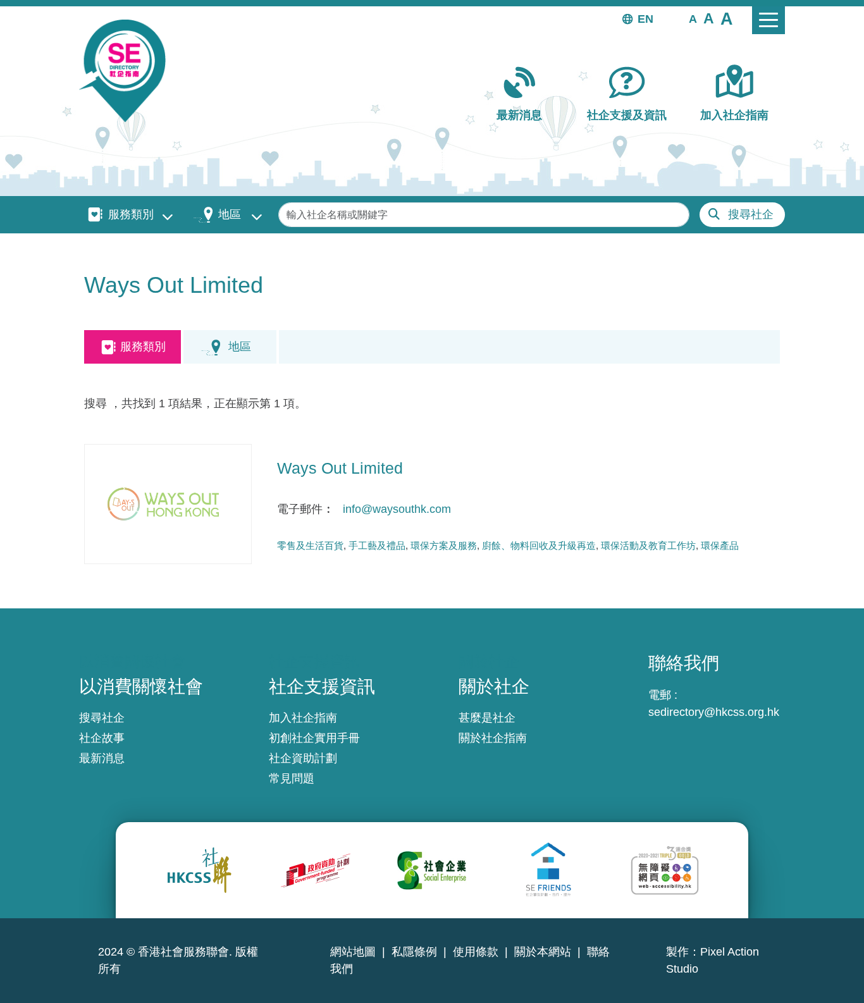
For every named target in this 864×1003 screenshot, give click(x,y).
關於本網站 (542, 951)
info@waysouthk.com (397, 509)
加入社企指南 (734, 115)
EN (645, 19)
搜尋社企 (751, 214)
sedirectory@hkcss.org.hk (713, 712)
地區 (229, 214)
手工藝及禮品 (377, 545)
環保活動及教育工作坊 (648, 545)
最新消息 (519, 115)
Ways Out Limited (340, 468)
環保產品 (720, 545)
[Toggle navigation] (768, 20)
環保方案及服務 (443, 545)
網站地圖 (353, 951)
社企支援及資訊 (627, 115)
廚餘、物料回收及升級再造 (539, 545)
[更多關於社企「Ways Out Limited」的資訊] (168, 504)
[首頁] (127, 71)
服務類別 (131, 214)
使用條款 (475, 951)
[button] (693, 18)
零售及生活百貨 (310, 545)
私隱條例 (414, 951)
